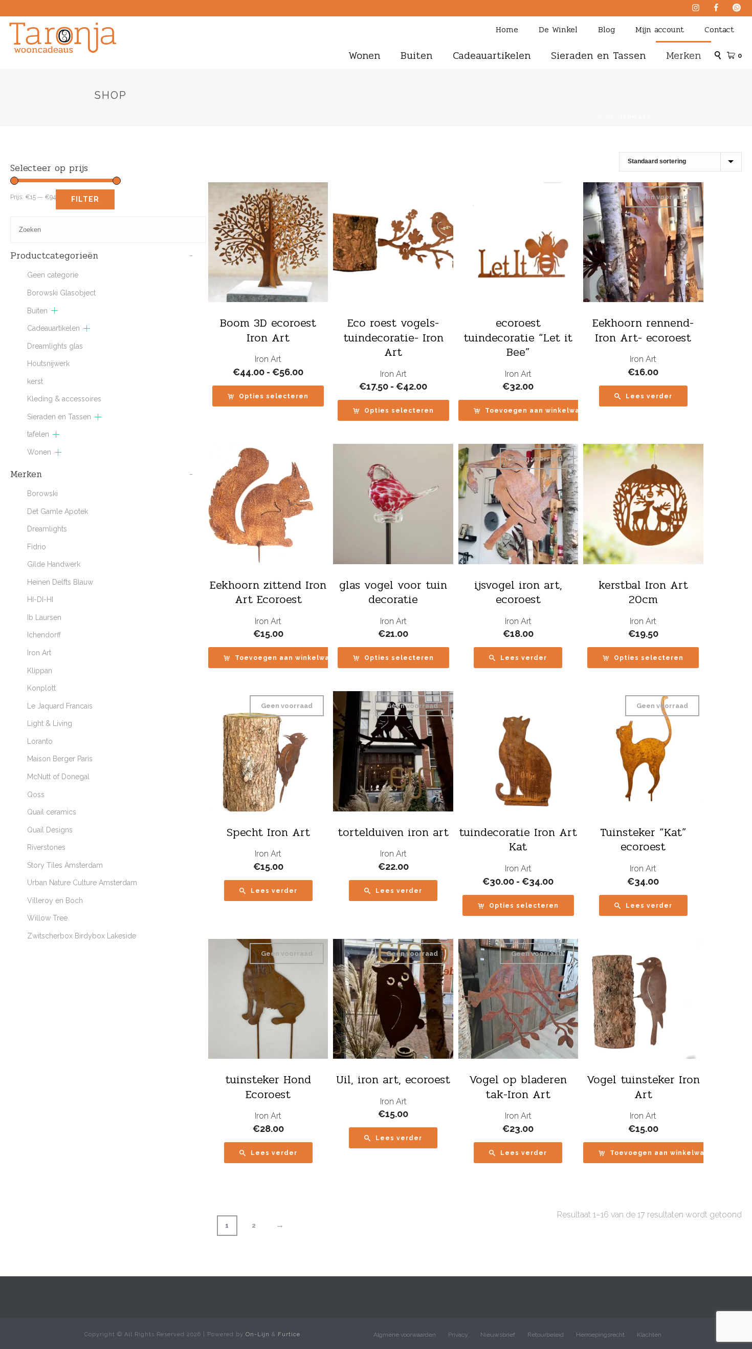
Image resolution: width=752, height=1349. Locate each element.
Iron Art (268, 359)
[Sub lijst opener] (54, 310)
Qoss (36, 794)
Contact (719, 29)
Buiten (416, 55)
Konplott (41, 688)
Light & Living (49, 723)
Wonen (364, 55)
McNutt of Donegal (58, 777)
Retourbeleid (545, 1334)
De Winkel (558, 29)
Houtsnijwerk (48, 363)
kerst (35, 381)
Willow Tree (47, 918)
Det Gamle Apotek (57, 511)
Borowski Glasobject (61, 293)
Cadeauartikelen (491, 55)
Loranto (40, 741)
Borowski (42, 493)
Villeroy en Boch (55, 900)
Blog (606, 29)
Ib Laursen (44, 617)
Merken (683, 55)
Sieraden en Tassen (598, 55)
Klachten (649, 1334)
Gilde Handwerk (53, 564)
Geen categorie (52, 275)
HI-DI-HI (40, 599)
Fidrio (36, 547)
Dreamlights (47, 529)
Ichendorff (44, 635)
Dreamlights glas (55, 346)
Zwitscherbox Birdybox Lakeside (81, 936)
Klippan (39, 671)
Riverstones (46, 847)
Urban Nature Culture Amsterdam (82, 883)
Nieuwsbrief (497, 1334)
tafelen (38, 434)
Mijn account (659, 29)
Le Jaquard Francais (60, 706)
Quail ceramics (51, 812)
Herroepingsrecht (600, 1334)
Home (507, 29)
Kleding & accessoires (64, 399)
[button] (533, 410)
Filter (85, 199)
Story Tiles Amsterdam (65, 865)
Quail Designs (50, 830)
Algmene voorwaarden (404, 1334)
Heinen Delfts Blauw (60, 582)
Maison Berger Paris (60, 759)
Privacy (458, 1334)
